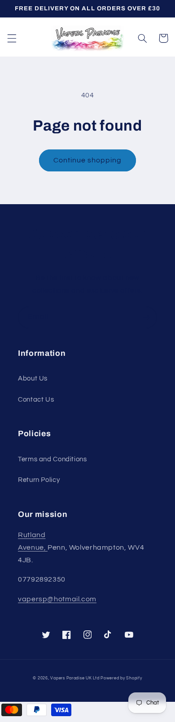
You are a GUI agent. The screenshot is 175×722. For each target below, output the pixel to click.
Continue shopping (87, 160)
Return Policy (39, 480)
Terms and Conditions (52, 459)
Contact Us (36, 399)
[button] (11, 38)
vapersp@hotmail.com (57, 599)
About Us (33, 378)
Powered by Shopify (121, 678)
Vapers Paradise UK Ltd (74, 678)
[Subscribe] (146, 317)
